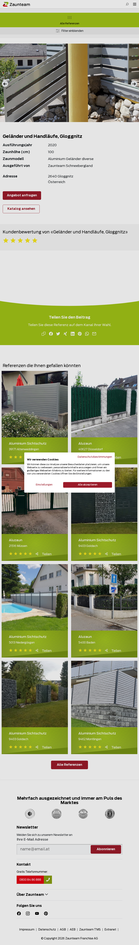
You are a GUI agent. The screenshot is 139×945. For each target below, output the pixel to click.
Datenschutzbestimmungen (95, 457)
